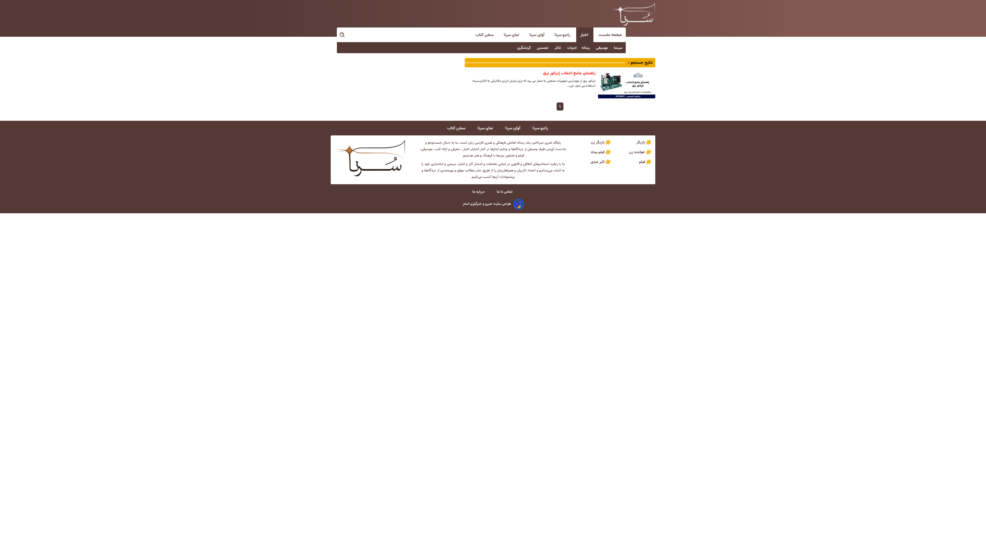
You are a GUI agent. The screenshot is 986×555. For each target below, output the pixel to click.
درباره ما (479, 192)
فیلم (642, 162)
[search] (342, 35)
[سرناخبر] (633, 14)
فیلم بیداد (597, 152)
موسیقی (602, 48)
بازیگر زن (597, 142)
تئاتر (558, 48)
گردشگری (524, 48)
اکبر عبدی (597, 162)
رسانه (586, 48)
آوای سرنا (537, 35)
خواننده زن (637, 152)
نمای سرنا (512, 35)
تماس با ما (505, 192)
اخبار (584, 35)
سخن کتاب (485, 35)
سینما (618, 48)
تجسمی (543, 48)
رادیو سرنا (563, 35)
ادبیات (571, 48)
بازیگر (641, 142)
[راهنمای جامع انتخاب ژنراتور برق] (626, 84)
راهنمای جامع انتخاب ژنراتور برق (569, 73)
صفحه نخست (610, 35)
